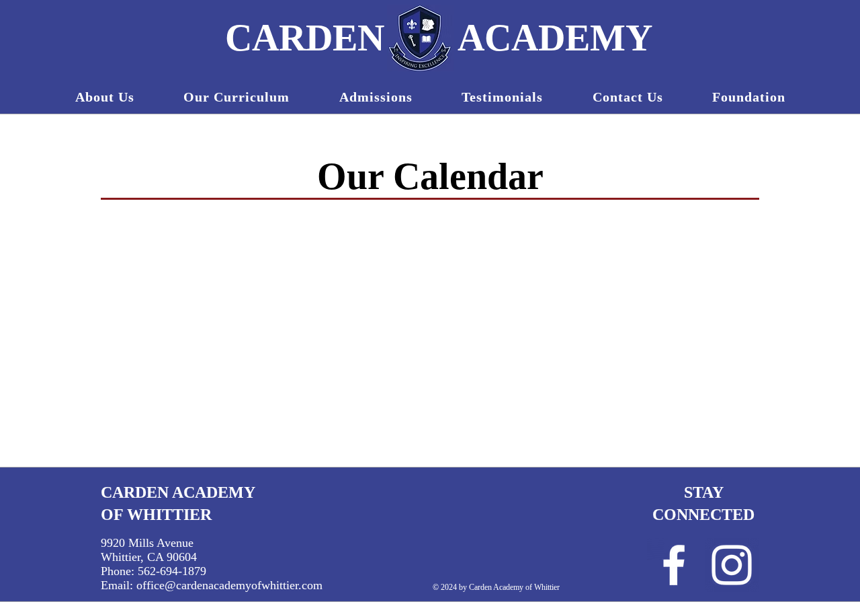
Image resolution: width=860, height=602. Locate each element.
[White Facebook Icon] (674, 565)
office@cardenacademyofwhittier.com (229, 585)
